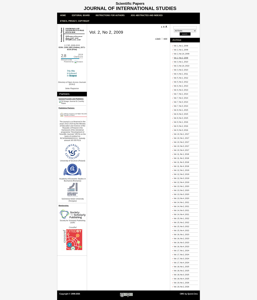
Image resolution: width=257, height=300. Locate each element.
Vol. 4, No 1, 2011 (181, 74)
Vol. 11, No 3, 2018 (181, 162)
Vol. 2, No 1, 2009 (181, 50)
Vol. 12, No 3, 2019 (181, 178)
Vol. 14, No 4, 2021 (181, 214)
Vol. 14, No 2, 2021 (181, 206)
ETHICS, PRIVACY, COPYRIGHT (74, 21)
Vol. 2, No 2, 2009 (181, 58)
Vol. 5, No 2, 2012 (181, 82)
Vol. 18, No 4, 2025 (181, 279)
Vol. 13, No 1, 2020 (181, 186)
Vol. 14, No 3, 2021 (181, 210)
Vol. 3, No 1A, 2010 (181, 66)
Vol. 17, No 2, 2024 (181, 255)
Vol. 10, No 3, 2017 (181, 146)
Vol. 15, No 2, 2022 (181, 222)
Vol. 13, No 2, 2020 (181, 190)
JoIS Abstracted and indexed (147, 15)
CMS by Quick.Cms (189, 294)
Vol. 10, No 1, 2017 (181, 134)
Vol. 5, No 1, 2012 (181, 78)
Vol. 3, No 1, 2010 (181, 62)
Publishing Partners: (67, 108)
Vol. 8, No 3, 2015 (181, 118)
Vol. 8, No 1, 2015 (181, 110)
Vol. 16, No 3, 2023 (181, 243)
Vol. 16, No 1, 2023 (181, 235)
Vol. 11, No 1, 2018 (181, 154)
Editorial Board (81, 15)
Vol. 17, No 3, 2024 (181, 259)
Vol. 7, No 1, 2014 (181, 94)
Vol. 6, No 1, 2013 (181, 86)
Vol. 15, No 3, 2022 (181, 226)
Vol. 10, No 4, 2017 (181, 150)
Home (63, 15)
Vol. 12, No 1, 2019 (181, 170)
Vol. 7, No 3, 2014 (181, 102)
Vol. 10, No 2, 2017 (181, 142)
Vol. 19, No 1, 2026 (181, 283)
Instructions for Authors (110, 15)
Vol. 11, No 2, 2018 (181, 158)
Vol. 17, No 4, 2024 (181, 263)
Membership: (64, 205)
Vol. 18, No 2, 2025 (181, 271)
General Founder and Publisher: (71, 99)
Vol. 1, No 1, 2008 (181, 46)
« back (157, 39)
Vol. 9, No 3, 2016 (181, 130)
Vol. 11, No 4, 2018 (181, 166)
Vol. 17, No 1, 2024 (181, 251)
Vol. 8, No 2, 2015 (181, 114)
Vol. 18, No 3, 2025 (181, 275)
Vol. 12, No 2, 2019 (181, 174)
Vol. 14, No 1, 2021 (181, 202)
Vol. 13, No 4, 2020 (181, 198)
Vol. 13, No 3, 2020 (181, 194)
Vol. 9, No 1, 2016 (181, 122)
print (165, 39)
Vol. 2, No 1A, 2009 (181, 54)
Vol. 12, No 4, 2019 (181, 182)
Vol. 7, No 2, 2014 (181, 98)
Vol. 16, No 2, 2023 (181, 239)
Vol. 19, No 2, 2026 (181, 287)
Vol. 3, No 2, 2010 (181, 70)
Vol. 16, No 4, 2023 (181, 247)
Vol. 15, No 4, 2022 (181, 230)
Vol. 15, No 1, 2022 (181, 218)
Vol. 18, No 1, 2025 (181, 267)
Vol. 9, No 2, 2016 (181, 126)
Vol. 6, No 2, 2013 (181, 90)
